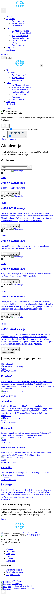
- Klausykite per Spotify (22, 586)
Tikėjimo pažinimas (20, 35)
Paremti (4, 519)
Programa (10, 47)
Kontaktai (10, 50)
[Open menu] (3, 10)
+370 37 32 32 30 (29, 533)
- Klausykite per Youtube (23, 588)
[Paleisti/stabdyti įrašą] (5, 126)
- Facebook (17, 581)
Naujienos (10, 16)
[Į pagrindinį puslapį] (20, 65)
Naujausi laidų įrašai (20, 38)
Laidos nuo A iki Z (20, 40)
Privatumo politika (14, 570)
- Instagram (17, 583)
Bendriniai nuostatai (14, 572)
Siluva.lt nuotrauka (9, 139)
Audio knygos (18, 45)
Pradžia (9, 549)
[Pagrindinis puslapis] (20, 7)
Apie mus (10, 18)
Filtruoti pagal (7, 364)
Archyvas (16, 43)
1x (4, 136)
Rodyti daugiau (8, 352)
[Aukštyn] (3, 592)
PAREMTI (5, 54)
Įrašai (8, 28)
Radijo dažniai (18, 23)
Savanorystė (17, 26)
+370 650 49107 (33, 535)
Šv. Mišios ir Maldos (20, 31)
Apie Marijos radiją (20, 21)
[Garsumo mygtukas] (17, 134)
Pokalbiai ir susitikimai (21, 33)
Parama (9, 558)
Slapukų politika (13, 574)
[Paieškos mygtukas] (3, 57)
